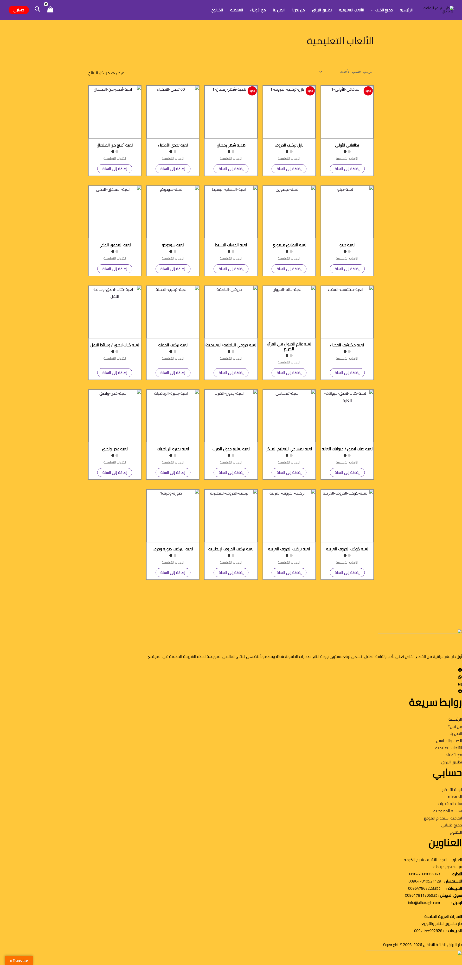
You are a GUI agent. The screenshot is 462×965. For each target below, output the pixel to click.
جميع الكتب (384, 10)
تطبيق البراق (322, 10)
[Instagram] (460, 684)
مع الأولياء (258, 10)
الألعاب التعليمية (351, 10)
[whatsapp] (460, 677)
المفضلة (236, 10)
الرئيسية (406, 10)
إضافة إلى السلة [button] (347, 168)
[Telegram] (460, 691)
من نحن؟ (298, 10)
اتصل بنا (279, 10)
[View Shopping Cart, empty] (50, 10)
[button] (373, 10)
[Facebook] (460, 670)
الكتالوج (217, 10)
